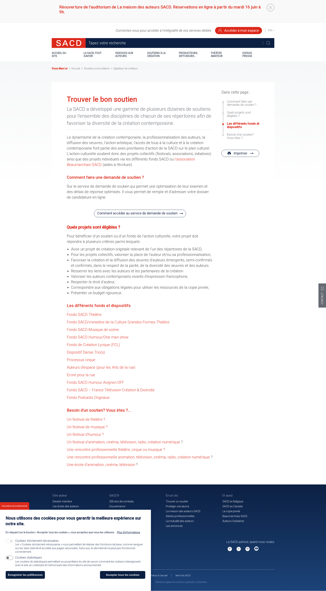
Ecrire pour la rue (81, 375)
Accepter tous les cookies (122, 574)
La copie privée (231, 511)
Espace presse (247, 54)
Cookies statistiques (28, 558)
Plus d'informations (128, 532)
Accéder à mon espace (241, 30)
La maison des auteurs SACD (183, 511)
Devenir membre (62, 501)
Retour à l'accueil (159, 575)
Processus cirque (81, 360)
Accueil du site (59, 54)
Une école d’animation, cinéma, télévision (101, 464)
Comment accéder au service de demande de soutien (137, 213)
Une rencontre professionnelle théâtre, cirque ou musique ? (116, 449)
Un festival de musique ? (87, 427)
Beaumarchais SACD (234, 516)
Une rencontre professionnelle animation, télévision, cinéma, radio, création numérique (138, 457)
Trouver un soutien (177, 501)
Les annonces (174, 525)
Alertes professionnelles (180, 516)
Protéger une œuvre (177, 506)
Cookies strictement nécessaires (37, 541)
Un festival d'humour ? (85, 434)
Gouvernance (117, 506)
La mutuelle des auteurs (180, 521)
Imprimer (240, 153)
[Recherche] (268, 43)
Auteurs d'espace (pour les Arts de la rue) (101, 367)
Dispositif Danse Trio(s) (86, 352)
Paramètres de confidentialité (14, 506)
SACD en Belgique (232, 501)
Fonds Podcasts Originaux (88, 397)
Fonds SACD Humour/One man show (97, 337)
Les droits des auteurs (66, 506)
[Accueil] (69, 43)
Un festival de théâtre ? (86, 419)
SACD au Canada (232, 506)
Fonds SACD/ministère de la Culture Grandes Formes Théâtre (118, 322)
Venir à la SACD (183, 575)
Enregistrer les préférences (25, 574)
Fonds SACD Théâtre (84, 314)
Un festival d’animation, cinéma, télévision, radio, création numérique (123, 442)
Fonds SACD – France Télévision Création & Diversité (111, 390)
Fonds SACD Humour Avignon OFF (95, 382)
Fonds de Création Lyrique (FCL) (93, 344)
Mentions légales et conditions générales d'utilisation (181, 582)
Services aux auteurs (124, 54)
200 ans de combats (121, 501)
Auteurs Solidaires (233, 521)
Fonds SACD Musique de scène (93, 329)
